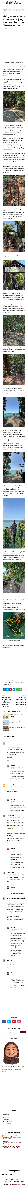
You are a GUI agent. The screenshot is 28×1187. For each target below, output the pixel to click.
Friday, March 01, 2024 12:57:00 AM (14, 900)
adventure (8, 9)
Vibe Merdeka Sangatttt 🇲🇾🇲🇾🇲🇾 (12, 1137)
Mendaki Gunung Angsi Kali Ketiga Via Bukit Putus (17, 728)
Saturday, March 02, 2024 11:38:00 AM (16, 930)
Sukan (22, 682)
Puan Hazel (10, 785)
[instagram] (19, 1021)
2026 (4, 1115)
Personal (17, 682)
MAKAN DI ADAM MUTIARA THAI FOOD (11, 1148)
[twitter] (9, 1021)
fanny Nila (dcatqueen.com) (16, 898)
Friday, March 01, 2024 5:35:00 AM (14, 962)
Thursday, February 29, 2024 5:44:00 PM (17, 850)
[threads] (24, 1021)
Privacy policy (7, 1181)
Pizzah (5, 28)
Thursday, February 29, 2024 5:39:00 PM (17, 802)
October (7, 1126)
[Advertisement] (14, 46)
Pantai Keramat (7, 73)
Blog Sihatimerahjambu (19, 1184)
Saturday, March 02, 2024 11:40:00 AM (16, 975)
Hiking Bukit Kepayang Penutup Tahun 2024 (15, 722)
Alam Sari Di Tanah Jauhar (11, 1146)
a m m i (5, 1141)
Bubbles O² (16, 70)
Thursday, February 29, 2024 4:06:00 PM (15, 786)
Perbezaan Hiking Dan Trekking (15, 715)
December (8, 1121)
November (8, 1124)
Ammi (8, 743)
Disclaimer (16, 1181)
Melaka (11, 682)
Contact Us (19, 1179)
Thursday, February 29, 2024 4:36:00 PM (15, 817)
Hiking (19, 680)
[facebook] (4, 1021)
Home (4, 9)
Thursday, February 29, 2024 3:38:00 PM (15, 744)
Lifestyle (5, 682)
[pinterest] (14, 1021)
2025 (4, 1117)
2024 (4, 1119)
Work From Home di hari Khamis (12, 1142)
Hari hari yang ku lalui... (10, 1136)
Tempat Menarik (7, 684)
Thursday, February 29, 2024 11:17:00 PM (15, 874)
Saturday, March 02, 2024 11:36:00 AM (16, 889)
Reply (8, 760)
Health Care (13, 680)
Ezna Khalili (10, 872)
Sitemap (23, 1181)
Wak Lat (9, 960)
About (12, 1179)
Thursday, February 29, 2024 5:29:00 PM (17, 768)
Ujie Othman (10, 815)
